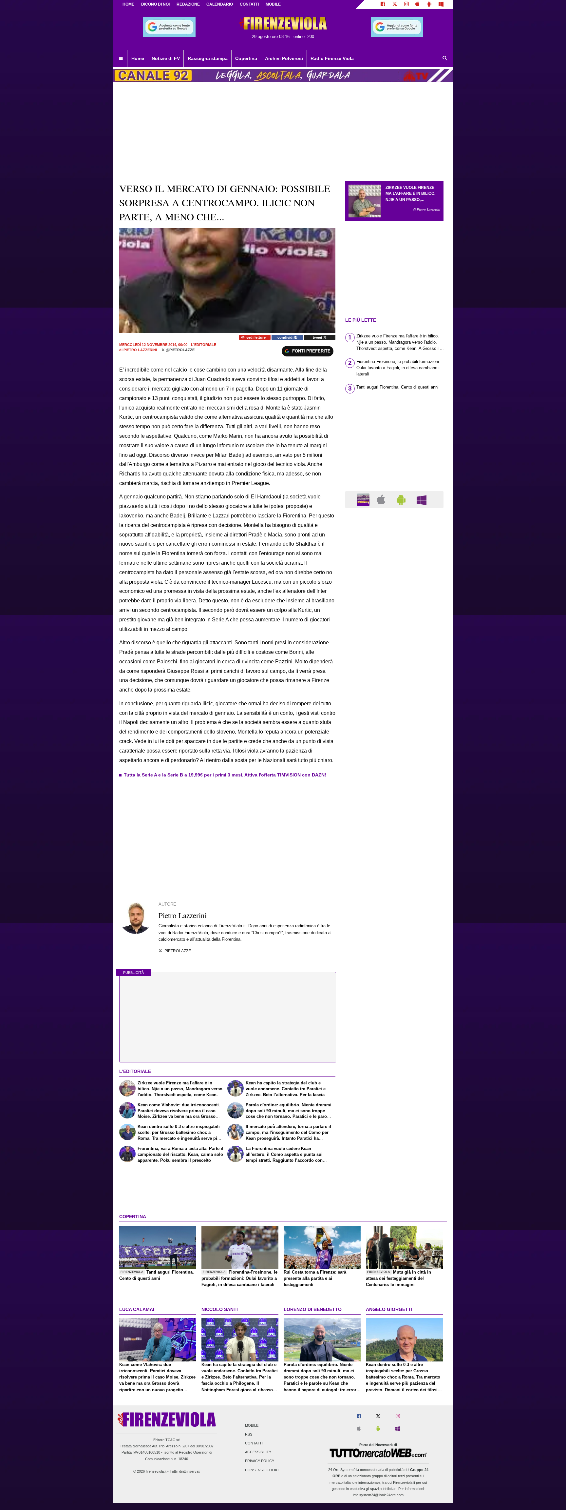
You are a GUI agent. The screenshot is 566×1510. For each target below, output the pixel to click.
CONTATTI (249, 4)
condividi (285, 337)
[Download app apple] (418, 4)
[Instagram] (406, 4)
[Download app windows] (441, 4)
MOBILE (273, 4)
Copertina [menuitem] (246, 58)
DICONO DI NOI (155, 4)
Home (128, 4)
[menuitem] (121, 59)
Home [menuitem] (137, 58)
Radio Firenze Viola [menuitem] (332, 58)
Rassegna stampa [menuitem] (208, 58)
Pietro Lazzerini (140, 350)
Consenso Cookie (263, 1470)
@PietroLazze (180, 350)
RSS (248, 1434)
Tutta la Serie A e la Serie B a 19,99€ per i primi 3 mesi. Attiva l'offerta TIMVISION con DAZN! (225, 774)
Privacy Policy (259, 1461)
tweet (318, 337)
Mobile (251, 1425)
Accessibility (258, 1452)
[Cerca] (445, 59)
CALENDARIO (219, 4)
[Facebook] (383, 4)
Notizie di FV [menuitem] (166, 58)
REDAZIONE (188, 4)
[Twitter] (394, 4)
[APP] (364, 499)
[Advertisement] (394, 767)
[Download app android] (429, 4)
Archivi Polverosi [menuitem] (284, 58)
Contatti (254, 1443)
